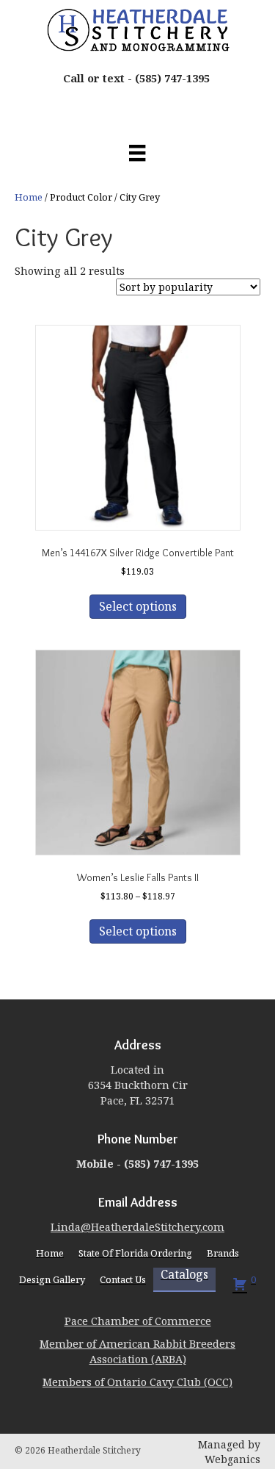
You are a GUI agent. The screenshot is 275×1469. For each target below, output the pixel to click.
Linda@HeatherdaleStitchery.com (137, 1226)
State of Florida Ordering (135, 1253)
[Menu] (137, 152)
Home (29, 197)
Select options (138, 606)
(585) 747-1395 (172, 78)
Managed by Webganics (229, 1451)
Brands (223, 1253)
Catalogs (184, 1275)
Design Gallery (52, 1279)
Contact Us (123, 1279)
